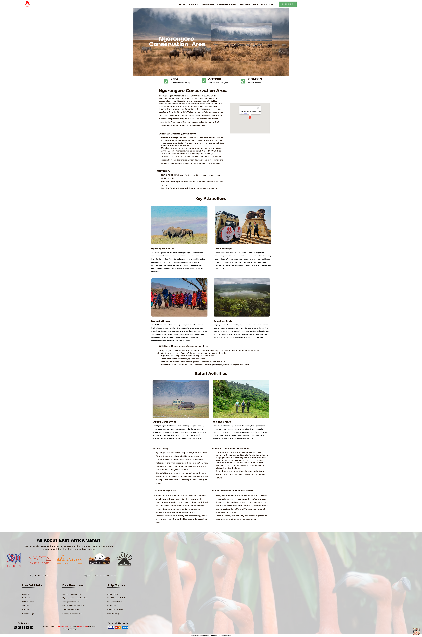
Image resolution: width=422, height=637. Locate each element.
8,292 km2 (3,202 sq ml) (180, 83)
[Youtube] (31, 627)
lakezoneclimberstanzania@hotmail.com (102, 576)
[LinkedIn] (15, 627)
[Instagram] (19, 627)
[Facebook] (23, 627)
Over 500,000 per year (218, 83)
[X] (27, 627)
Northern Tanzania (255, 83)
